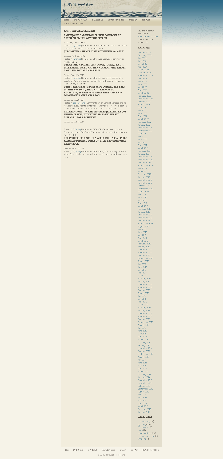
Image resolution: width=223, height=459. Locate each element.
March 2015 (143, 339)
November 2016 (145, 287)
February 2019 (144, 209)
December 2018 (145, 215)
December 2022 (145, 98)
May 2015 (142, 334)
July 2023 (142, 81)
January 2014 (144, 377)
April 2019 (142, 203)
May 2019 (142, 200)
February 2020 (145, 174)
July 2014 (142, 360)
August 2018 (143, 226)
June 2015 (142, 331)
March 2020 (143, 171)
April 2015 (142, 336)
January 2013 (144, 412)
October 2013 (144, 386)
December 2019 (145, 180)
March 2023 (143, 93)
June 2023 (142, 84)
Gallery (133, 20)
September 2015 (145, 322)
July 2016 (142, 296)
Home (66, 20)
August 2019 (143, 191)
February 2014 (144, 374)
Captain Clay (80, 20)
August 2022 (143, 107)
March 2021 (143, 148)
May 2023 (142, 87)
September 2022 (145, 104)
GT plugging (143, 427)
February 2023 (144, 96)
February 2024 (144, 72)
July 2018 (142, 229)
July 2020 (142, 168)
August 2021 (143, 133)
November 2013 (145, 383)
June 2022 (142, 113)
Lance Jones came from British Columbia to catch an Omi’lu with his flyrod (92, 37)
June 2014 (142, 363)
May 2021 (142, 142)
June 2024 (142, 61)
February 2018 (144, 244)
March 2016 (143, 305)
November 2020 (145, 159)
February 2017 (144, 278)
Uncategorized (144, 433)
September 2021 (145, 130)
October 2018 (144, 220)
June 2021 (142, 139)
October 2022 (144, 101)
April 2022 (142, 116)
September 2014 (145, 354)
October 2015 (144, 319)
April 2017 (142, 273)
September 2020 (146, 165)
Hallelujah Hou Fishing (111, 9)
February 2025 (145, 55)
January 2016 (144, 310)
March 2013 (143, 406)
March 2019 (143, 206)
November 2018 (145, 217)
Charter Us (97, 20)
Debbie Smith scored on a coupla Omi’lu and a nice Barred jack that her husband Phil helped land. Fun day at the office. (95, 67)
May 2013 (142, 400)
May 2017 (142, 270)
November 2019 (145, 183)
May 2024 (142, 64)
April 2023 (142, 90)
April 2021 (142, 145)
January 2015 (144, 345)
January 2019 (144, 212)
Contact (146, 20)
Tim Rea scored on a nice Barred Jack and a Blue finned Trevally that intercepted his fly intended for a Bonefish (95, 114)
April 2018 (142, 238)
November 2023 (145, 75)
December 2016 (145, 284)
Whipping (142, 439)
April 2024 (142, 67)
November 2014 (145, 348)
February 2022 (144, 122)
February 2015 (144, 342)
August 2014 (143, 357)
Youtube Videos (116, 20)
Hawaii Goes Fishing (73, 23)
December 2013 (145, 380)
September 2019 (145, 188)
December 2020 (145, 156)
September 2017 (145, 258)
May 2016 (142, 299)
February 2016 (144, 307)
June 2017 (142, 267)
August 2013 (143, 392)
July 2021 (142, 136)
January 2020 (144, 177)
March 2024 (143, 69)
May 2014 (142, 365)
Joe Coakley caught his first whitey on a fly (94, 51)
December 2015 (145, 313)
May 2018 (142, 235)
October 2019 (144, 186)
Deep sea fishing (147, 436)
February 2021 (144, 151)
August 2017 (143, 261)
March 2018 (143, 241)
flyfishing (77, 45)
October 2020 (144, 162)
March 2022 (143, 119)
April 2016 (142, 302)
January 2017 (144, 281)
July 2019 (142, 194)
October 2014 (144, 351)
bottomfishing (79, 103)
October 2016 (144, 290)
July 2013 (142, 394)
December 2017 (145, 249)
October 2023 (144, 78)
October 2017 (144, 255)
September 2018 (145, 223)
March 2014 (143, 371)
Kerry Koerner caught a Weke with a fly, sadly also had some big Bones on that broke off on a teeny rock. (95, 141)
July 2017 (142, 264)
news (140, 430)
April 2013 (142, 403)
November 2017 (145, 252)
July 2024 (142, 58)
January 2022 (144, 125)
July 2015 (142, 328)
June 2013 (142, 397)
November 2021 (145, 127)
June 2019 (142, 197)
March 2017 (143, 275)
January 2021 (144, 154)
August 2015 (143, 325)
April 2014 (142, 368)
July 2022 (142, 110)
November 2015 (145, 316)
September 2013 (145, 389)
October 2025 (144, 52)
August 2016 (143, 293)
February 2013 (144, 409)
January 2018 (144, 246)
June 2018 (142, 232)
